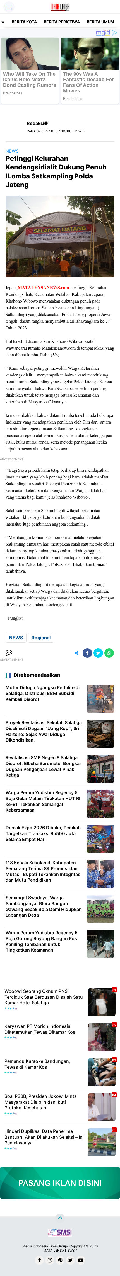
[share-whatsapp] (109, 653)
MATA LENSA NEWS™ (60, 1250)
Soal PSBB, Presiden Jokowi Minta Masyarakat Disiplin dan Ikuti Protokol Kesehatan (40, 1102)
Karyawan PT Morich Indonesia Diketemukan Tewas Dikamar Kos (39, 1029)
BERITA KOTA (24, 21)
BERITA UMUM (100, 21)
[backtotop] (60, 1218)
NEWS (12, 151)
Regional (41, 637)
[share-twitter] (98, 653)
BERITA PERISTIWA (62, 21)
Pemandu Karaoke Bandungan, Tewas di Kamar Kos (37, 1064)
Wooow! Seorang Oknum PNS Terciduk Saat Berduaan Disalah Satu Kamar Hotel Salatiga (43, 997)
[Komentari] (9, 653)
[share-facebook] (87, 653)
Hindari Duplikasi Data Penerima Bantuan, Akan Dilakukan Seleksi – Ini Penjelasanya (44, 1137)
